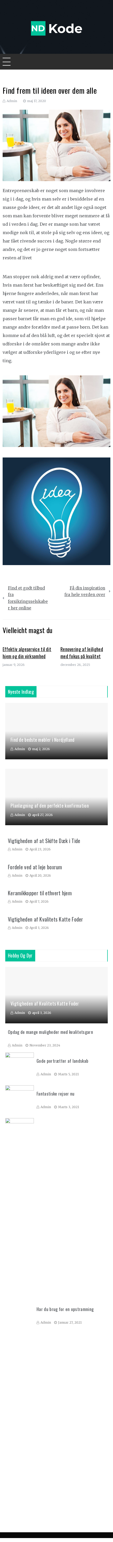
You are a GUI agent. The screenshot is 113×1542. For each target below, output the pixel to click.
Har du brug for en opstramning (65, 1309)
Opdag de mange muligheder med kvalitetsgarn (50, 1032)
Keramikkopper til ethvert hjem (40, 893)
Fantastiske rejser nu (55, 1093)
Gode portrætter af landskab (62, 1060)
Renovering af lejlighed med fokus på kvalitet (81, 653)
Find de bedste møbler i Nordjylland (43, 739)
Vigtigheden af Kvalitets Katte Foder (45, 919)
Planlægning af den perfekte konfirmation (50, 805)
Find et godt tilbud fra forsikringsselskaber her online (28, 598)
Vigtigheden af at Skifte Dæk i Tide (44, 841)
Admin (12, 101)
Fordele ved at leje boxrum (35, 867)
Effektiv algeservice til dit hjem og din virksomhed (27, 653)
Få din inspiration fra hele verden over (84, 591)
